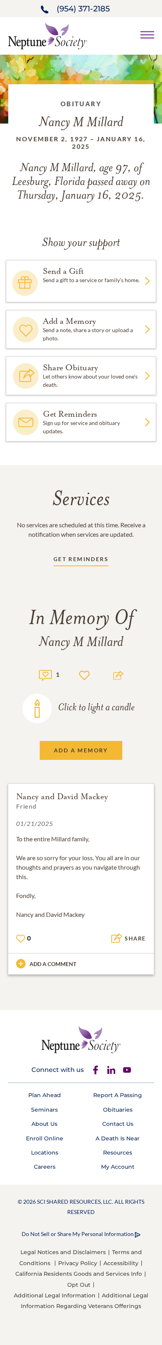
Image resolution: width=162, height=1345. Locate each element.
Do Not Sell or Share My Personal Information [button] (78, 1233)
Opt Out (78, 1284)
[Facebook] (95, 1070)
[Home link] (47, 35)
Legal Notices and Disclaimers (63, 1252)
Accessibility (120, 1263)
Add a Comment (52, 964)
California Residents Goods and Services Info (78, 1273)
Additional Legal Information (55, 1295)
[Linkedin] (111, 1070)
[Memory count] (45, 674)
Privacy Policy (77, 1263)
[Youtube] (127, 1070)
